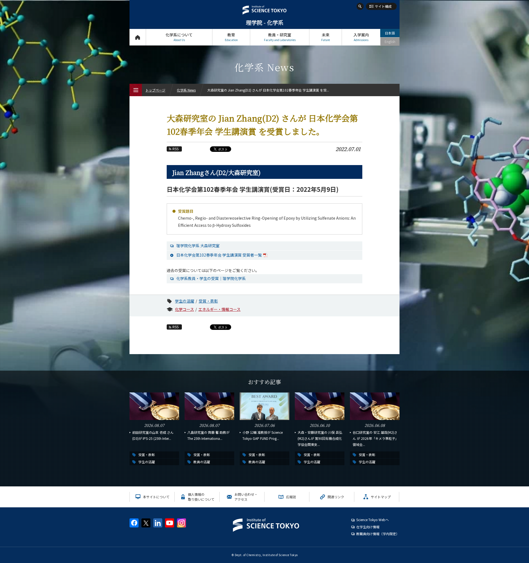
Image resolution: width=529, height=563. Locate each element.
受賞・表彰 (208, 301)
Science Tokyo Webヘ (372, 519)
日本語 (390, 33)
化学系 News (186, 90)
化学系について (179, 37)
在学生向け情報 (367, 526)
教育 (231, 37)
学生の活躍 (184, 301)
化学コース (184, 309)
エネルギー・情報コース (219, 309)
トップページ (137, 37)
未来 (325, 37)
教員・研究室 (280, 37)
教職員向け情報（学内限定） (377, 533)
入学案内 (361, 37)
